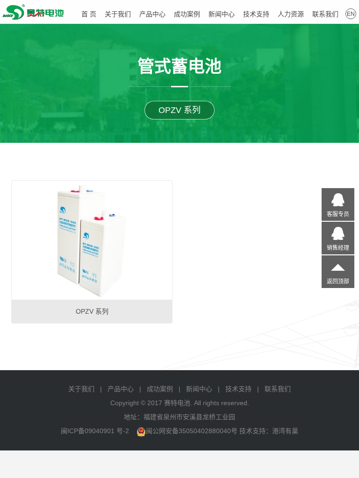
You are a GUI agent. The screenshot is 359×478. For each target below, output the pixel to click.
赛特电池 (33, 11)
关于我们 (81, 389)
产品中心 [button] (152, 14)
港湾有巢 (285, 431)
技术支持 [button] (256, 14)
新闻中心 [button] (221, 14)
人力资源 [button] (291, 14)
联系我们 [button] (325, 14)
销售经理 (338, 248)
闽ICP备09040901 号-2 (95, 431)
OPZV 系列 (179, 110)
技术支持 (238, 389)
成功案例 (187, 14)
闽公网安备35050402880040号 (191, 431)
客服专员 (338, 214)
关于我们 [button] (118, 14)
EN (351, 14)
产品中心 (121, 389)
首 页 (88, 14)
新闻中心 (199, 389)
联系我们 (278, 389)
